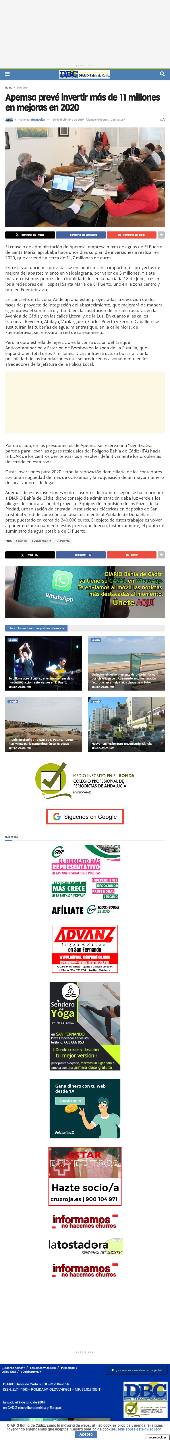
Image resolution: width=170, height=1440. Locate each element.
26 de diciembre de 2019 (68, 119)
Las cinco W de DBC (43, 1368)
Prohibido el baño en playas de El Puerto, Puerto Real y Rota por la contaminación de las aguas (41, 742)
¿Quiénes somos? (13, 1368)
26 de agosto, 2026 (104, 748)
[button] (137, 1370)
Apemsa (21, 541)
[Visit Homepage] (84, 74)
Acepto (86, 1434)
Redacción (38, 119)
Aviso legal (9, 1372)
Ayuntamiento (42, 541)
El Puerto (22, 87)
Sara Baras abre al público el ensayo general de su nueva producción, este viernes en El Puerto (41, 680)
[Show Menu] (7, 74)
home (8, 87)
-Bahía (13, 640)
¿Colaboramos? (31, 1372)
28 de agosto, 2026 (104, 687)
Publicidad (68, 1368)
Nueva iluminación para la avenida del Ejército (122, 744)
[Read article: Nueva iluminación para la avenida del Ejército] (126, 724)
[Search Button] (162, 74)
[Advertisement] (85, 31)
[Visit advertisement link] (85, 592)
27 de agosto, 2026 (21, 748)
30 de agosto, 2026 (21, 687)
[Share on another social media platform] (161, 235)
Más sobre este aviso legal (140, 1429)
